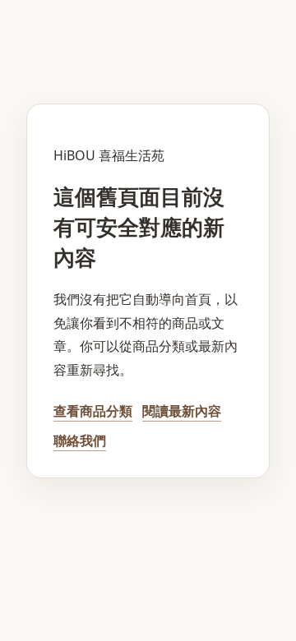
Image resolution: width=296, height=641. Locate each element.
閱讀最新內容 (181, 411)
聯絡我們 (79, 440)
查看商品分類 (92, 411)
